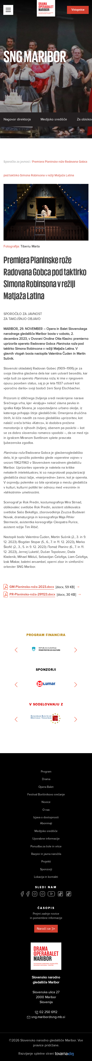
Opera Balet (46, 787)
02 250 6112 (48, 1012)
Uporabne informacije (46, 838)
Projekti (46, 861)
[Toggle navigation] (8, 10)
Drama (46, 779)
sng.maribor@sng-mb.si (48, 1017)
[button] (16, 650)
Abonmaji (46, 823)
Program (46, 771)
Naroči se (44, 929)
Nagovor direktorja (17, 119)
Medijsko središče (54, 119)
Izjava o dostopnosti (46, 817)
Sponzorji (46, 869)
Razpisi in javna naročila (46, 854)
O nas (46, 810)
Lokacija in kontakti (46, 877)
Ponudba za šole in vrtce (46, 846)
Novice (46, 802)
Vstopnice (77, 10)
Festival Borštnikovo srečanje (46, 794)
